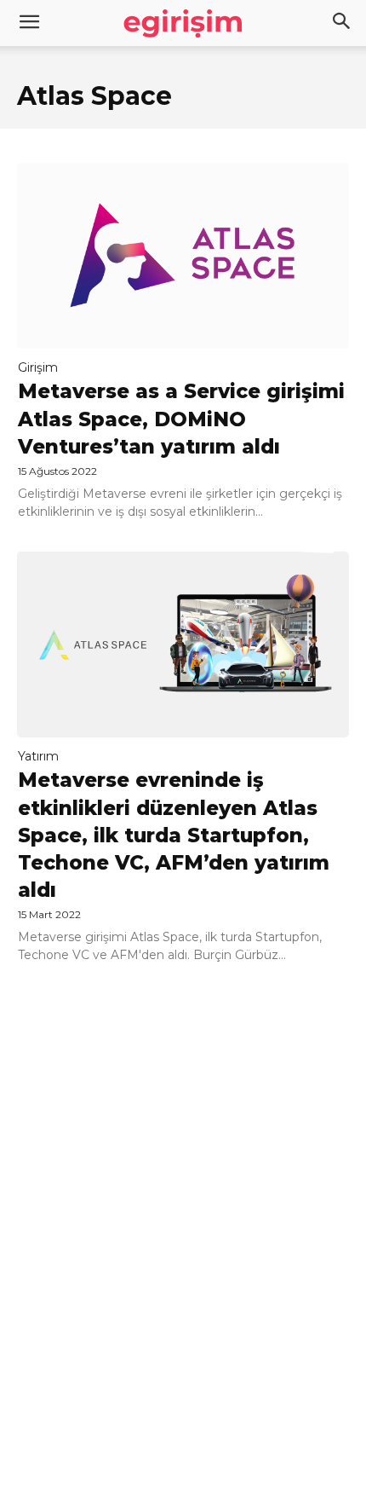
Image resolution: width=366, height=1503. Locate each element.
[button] (342, 23)
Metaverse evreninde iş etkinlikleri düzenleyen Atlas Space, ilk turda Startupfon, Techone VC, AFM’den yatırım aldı (173, 835)
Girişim (38, 367)
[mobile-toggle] (29, 23)
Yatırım (38, 756)
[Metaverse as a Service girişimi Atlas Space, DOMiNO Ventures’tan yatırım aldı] (183, 256)
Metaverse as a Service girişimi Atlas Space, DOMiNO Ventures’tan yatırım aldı (181, 418)
